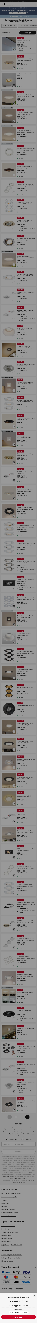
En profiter (18, 1317)
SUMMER (18, 1312)
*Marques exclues (18, 1320)
